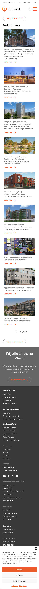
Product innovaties (9, 397)
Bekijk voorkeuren (19, 581)
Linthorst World (9, 424)
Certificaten (7, 456)
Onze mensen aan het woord (13, 419)
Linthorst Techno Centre (11, 440)
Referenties (7, 449)
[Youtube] (17, 476)
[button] (36, 548)
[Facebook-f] (8, 476)
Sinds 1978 (7, 394)
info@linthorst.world (11, 471)
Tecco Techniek (8, 437)
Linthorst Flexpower (10, 434)
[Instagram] (12, 476)
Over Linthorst (9, 390)
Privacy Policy (23, 586)
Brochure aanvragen (10, 403)
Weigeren (19, 575)
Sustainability (7, 400)
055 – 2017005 (8, 488)
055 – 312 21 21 (8, 467)
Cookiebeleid (15, 586)
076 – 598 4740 (8, 545)
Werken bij (32, 2)
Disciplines (6, 459)
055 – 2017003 (8, 501)
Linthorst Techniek (9, 428)
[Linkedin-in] (4, 476)
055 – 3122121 (8, 520)
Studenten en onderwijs (11, 416)
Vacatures (6, 413)
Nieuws (5, 453)
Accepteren (19, 570)
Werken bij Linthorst (11, 409)
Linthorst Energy (19, 2)
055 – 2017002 (8, 494)
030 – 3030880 (8, 532)
